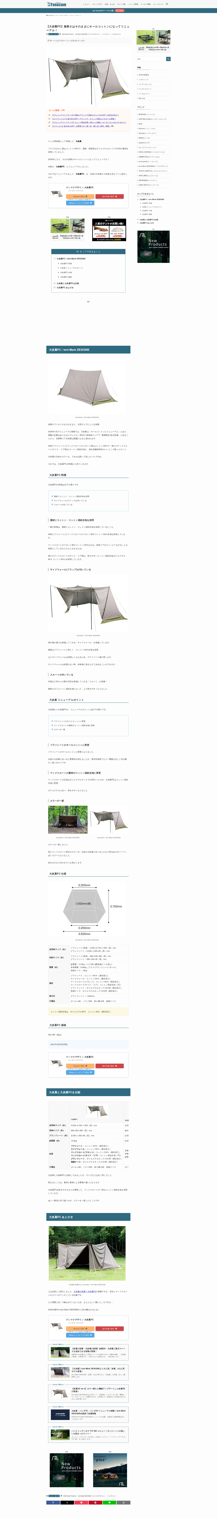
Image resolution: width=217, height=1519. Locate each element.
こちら (120, 10)
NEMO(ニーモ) (144, 138)
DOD (140, 124)
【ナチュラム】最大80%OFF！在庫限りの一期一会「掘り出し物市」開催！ (81, 126)
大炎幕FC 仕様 (66, 272)
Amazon (76, 196)
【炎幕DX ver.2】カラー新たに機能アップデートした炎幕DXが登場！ (98, 1390)
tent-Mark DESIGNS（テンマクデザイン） (87, 34)
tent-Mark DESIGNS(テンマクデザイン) (153, 166)
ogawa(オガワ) (144, 142)
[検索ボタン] (166, 4)
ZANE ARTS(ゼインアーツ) (149, 185)
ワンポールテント (145, 89)
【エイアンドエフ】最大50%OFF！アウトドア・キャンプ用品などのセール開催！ (84, 118)
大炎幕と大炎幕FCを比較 (68, 283)
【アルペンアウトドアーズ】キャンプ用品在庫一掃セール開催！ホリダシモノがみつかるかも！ (89, 122)
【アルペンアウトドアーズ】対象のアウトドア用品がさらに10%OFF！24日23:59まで (85, 115)
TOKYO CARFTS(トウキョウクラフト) (153, 171)
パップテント (106, 34)
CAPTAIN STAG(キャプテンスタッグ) (152, 119)
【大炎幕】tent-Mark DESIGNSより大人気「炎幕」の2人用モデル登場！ (98, 1370)
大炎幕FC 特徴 (66, 263)
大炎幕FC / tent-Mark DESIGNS (71, 258)
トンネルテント (144, 93)
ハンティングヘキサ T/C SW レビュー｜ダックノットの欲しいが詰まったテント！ (98, 1432)
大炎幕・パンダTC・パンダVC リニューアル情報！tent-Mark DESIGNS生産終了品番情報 (99, 1412)
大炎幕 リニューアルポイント (71, 268)
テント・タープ (53, 34)
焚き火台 (142, 98)
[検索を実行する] (168, 59)
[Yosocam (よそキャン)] (56, 4)
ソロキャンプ (143, 79)
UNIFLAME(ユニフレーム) (148, 175)
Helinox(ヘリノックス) (147, 128)
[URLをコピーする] (123, 1503)
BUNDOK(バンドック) (147, 114)
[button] (53, 1503)
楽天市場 (105, 196)
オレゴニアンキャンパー (148, 147)
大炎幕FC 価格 (66, 277)
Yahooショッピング (76, 203)
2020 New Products (68, 34)
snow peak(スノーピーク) (148, 161)
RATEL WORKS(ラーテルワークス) (152, 152)
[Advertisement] (88, 319)
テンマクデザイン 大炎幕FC (80, 187)
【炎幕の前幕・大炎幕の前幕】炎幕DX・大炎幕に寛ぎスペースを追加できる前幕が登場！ (98, 1350)
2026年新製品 (144, 75)
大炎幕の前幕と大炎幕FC (85, 1291)
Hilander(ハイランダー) (147, 133)
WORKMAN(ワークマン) (148, 180)
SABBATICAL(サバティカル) (149, 157)
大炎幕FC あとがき (65, 287)
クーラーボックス (145, 84)
